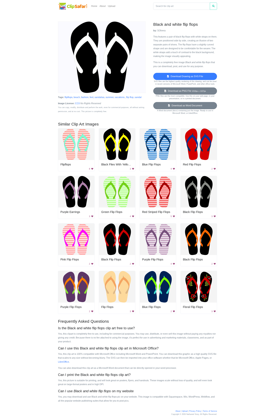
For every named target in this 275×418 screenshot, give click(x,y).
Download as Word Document (186, 105)
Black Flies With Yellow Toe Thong (123, 164)
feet (91, 97)
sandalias (99, 97)
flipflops (68, 97)
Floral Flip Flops (193, 307)
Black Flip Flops (193, 212)
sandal (138, 97)
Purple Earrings (70, 212)
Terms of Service (210, 411)
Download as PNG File (186, 91)
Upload (111, 6)
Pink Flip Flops (69, 259)
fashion (85, 97)
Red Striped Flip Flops (156, 212)
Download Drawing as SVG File (186, 76)
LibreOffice (63, 362)
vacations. (120, 97)
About (103, 6)
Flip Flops (107, 307)
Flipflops (65, 164)
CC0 (77, 103)
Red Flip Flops (192, 164)
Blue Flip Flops (151, 164)
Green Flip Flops (111, 212)
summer (110, 97)
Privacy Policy (195, 411)
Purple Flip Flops (152, 259)
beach (77, 97)
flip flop (129, 97)
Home (94, 6)
